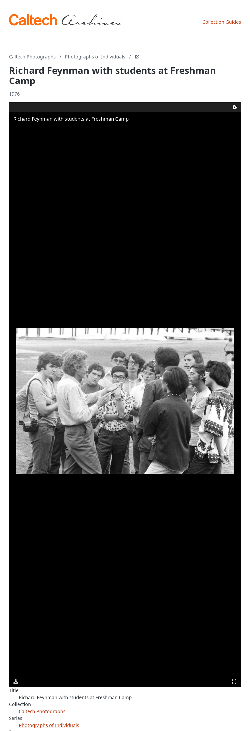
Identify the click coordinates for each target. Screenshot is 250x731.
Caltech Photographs (32, 57)
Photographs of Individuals (95, 57)
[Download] (16, 681)
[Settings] (235, 107)
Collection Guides (221, 22)
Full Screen (234, 681)
